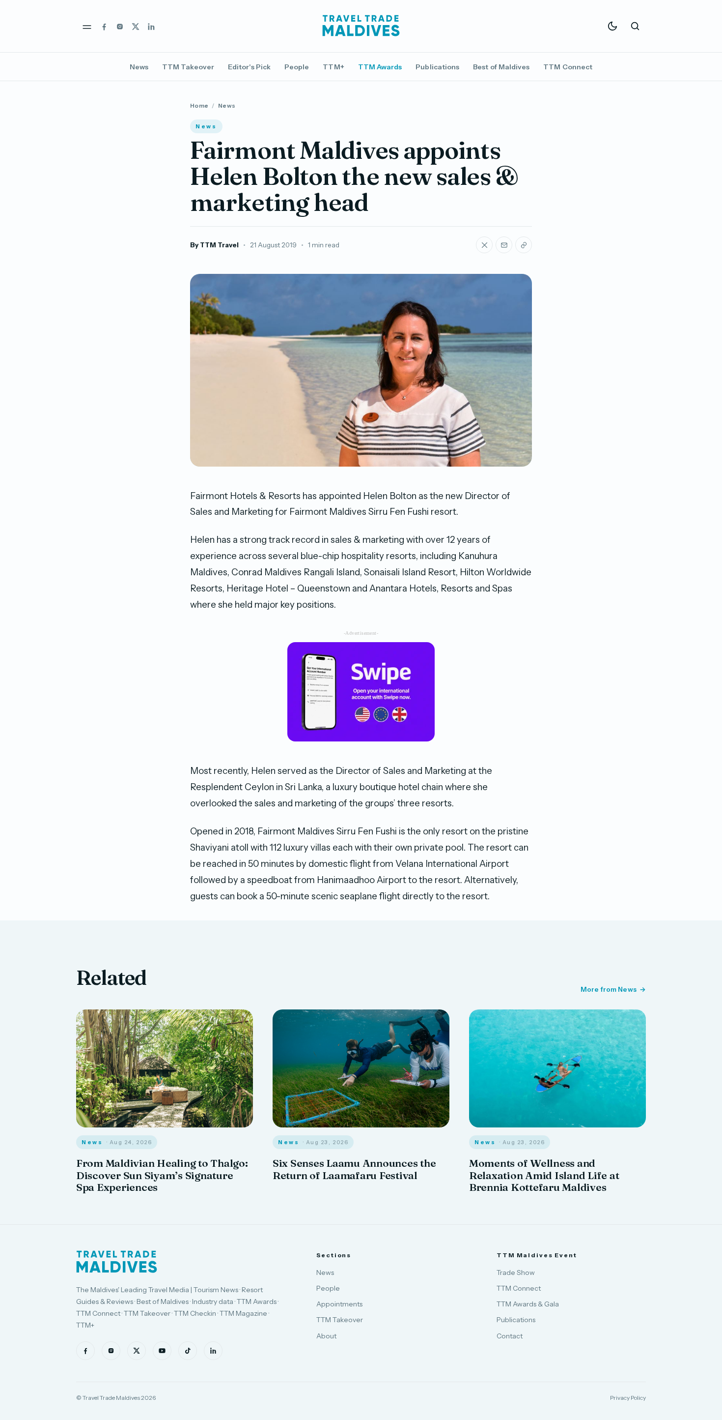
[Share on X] (484, 245)
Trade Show (516, 1272)
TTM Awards (380, 66)
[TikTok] (187, 1350)
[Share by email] (504, 245)
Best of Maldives (501, 66)
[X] (135, 26)
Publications (437, 66)
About (326, 1335)
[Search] (635, 26)
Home (199, 105)
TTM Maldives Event (537, 1255)
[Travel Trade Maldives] (116, 1261)
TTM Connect (567, 66)
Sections (333, 1255)
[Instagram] (119, 26)
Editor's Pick (249, 66)
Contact (510, 1335)
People (296, 66)
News (139, 66)
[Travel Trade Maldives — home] (361, 26)
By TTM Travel (214, 245)
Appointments (339, 1304)
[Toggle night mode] (612, 26)
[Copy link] (523, 245)
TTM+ (333, 66)
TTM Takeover (188, 66)
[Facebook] (104, 26)
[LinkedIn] (151, 26)
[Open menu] (87, 26)
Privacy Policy (628, 1397)
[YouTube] (162, 1350)
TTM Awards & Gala (528, 1304)
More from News (609, 989)
